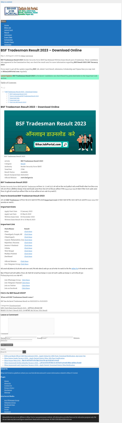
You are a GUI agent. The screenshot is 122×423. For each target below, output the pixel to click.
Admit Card (8, 30)
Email (39, 338)
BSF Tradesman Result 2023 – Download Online (21, 92)
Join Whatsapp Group (11, 400)
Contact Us (8, 386)
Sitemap (7, 392)
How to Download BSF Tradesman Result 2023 (24, 96)
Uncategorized (15, 306)
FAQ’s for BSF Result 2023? (18, 102)
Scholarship (8, 40)
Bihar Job (7, 28)
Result (6, 32)
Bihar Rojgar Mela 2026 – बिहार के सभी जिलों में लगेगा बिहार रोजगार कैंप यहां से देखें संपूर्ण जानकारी (31, 360)
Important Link (15, 100)
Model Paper (9, 42)
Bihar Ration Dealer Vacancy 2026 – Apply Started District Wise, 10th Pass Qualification (34, 358)
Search (3, 349)
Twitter (6, 407)
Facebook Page (9, 405)
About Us (7, 383)
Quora (6, 409)
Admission (8, 35)
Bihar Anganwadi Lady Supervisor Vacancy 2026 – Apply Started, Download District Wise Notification (39, 365)
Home (6, 25)
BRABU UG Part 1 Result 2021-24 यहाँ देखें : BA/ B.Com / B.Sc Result (24, 310)
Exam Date (8, 37)
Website (76, 338)
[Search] (24, 351)
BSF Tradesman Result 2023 (18, 94)
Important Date (14, 98)
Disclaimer (8, 390)
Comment (4, 334)
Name (3, 338)
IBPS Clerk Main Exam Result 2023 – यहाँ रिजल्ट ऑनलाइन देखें (21, 308)
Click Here (28, 232)
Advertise (7, 45)
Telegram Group (10, 403)
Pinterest (7, 412)
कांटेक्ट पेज (75, 269)
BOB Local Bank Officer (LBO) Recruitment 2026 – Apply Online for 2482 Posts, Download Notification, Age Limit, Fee (45, 356)
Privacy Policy (9, 388)
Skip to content (6, 2)
